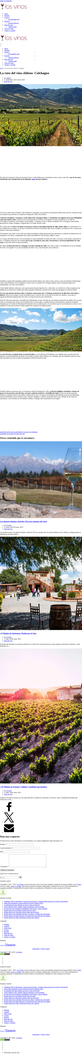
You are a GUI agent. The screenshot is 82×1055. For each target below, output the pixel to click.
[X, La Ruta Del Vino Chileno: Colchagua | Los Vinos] (9, 822)
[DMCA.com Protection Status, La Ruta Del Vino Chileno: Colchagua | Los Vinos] (3, 894)
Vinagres (10, 944)
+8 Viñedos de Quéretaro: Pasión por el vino (18, 633)
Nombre (3, 844)
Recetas (6, 931)
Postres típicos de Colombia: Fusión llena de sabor (20, 910)
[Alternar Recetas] (35, 56)
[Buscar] (20, 877)
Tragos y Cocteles (9, 937)
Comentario (4, 866)
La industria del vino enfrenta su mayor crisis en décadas (22, 905)
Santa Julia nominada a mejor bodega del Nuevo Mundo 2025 (23, 903)
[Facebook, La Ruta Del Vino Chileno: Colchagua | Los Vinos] (9, 811)
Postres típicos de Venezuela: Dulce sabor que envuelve (21, 912)
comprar (6, 926)
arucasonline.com (13, 19)
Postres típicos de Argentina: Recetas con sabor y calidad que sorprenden (27, 914)
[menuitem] (11, 1052)
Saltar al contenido (6, 1)
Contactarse (36, 949)
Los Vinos (20, 884)
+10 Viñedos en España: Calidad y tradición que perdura (23, 787)
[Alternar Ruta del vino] (35, 59)
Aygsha (8, 525)
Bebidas (7, 16)
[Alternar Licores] (35, 52)
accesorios (2, 945)
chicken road (12, 27)
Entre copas (7, 928)
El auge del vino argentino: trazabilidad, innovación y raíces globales (25, 908)
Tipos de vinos (9, 29)
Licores (6, 930)
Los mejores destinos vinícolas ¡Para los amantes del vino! (23, 521)
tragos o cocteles (16, 886)
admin (8, 78)
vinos (33, 179)
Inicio (6, 14)
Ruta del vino (8, 81)
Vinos (79, 884)
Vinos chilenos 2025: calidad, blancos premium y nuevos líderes (24, 907)
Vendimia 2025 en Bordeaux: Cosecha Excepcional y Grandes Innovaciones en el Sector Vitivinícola (36, 901)
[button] (13, 25)
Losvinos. (19, 952)
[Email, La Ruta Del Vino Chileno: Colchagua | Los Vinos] (9, 832)
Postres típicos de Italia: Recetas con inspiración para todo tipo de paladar (27, 916)
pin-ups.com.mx (13, 23)
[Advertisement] (41, 161)
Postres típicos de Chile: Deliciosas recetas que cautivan (21, 917)
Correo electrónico (6, 848)
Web (1, 852)
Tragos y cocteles (9, 30)
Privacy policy (45, 949)
